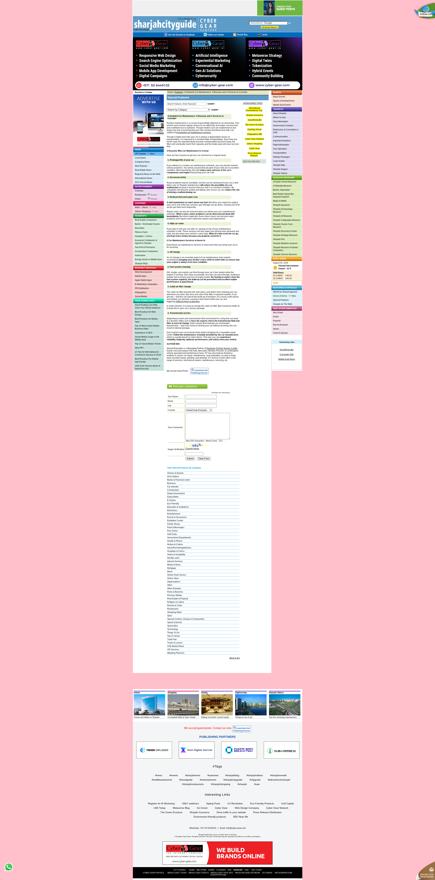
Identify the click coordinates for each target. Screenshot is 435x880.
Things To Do (173, 632)
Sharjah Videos (280, 173)
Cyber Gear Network (254, 139)
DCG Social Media (143, 182)
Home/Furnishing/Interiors (179, 548)
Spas (169, 615)
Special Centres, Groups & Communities (185, 619)
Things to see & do (243, 717)
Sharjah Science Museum (285, 254)
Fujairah (277, 321)
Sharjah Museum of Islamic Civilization (285, 248)
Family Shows (173, 524)
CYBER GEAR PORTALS (153, 873)
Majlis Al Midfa (279, 201)
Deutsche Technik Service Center (222, 348)
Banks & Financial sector (178, 480)
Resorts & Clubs (174, 605)
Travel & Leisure (174, 643)
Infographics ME (254, 134)
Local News (140, 158)
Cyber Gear (254, 148)
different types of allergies (188, 301)
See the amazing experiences (283, 717)
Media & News (174, 565)
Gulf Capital (287, 803)
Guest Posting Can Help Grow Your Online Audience (147, 306)
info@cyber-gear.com (236, 828)
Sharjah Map (279, 165)
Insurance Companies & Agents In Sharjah (146, 241)
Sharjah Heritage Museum (285, 235)
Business (171, 483)
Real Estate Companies (146, 220)
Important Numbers (282, 140)
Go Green (202, 808)
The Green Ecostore (254, 125)
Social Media (141, 296)
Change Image (192, 448)
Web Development (143, 272)
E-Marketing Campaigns (146, 284)
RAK (229, 870)
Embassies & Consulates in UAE (285, 131)
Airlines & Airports (175, 473)
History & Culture (175, 544)
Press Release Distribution (267, 812)
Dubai (276, 316)
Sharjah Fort (278, 239)
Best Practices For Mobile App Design (146, 360)
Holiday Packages (281, 157)
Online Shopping (146, 211)
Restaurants (146, 195)
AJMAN (211, 870)
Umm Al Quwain (280, 333)
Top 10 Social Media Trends (148, 344)
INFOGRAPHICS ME (283, 873)
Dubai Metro (173, 497)
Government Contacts (283, 125)
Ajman (276, 329)
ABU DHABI (201, 870)
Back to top (235, 658)
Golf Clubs (172, 534)
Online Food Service (176, 575)
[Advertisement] (195, 8)
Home (170, 92)
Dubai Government (176, 493)
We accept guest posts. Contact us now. (208, 728)
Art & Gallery (173, 476)
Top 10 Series (173, 636)
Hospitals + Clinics (143, 236)
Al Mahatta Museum (282, 186)
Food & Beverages (175, 527)
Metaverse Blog (181, 808)
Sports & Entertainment (283, 101)
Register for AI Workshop (161, 803)
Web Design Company (247, 808)
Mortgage (171, 568)
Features (179, 92)
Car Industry (172, 486)
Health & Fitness (174, 541)
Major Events (279, 97)
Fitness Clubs (141, 232)
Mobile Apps (140, 276)
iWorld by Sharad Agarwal (285, 292)
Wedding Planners (175, 653)
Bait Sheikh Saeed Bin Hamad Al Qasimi (283, 195)
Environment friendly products (210, 816)
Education (139, 228)
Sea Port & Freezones (145, 247)
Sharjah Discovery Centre (285, 231)
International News (143, 178)
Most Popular (141, 166)
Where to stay (279, 117)
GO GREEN (267, 873)
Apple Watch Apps (143, 280)
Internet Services (175, 561)
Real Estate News (143, 170)
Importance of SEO (143, 333)
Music (170, 571)
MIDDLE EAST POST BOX (222, 873)
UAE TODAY (256, 870)
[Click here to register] (217, 63)
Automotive (140, 255)
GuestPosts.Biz (255, 120)
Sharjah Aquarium (281, 205)
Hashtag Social (254, 129)
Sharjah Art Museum (282, 216)
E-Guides (171, 500)
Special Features (281, 300)
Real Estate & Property (177, 598)
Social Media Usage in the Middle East (147, 338)
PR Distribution (142, 288)
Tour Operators (280, 149)
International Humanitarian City (254, 109)
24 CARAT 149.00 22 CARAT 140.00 (282, 276)
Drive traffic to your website (231, 812)
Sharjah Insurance (254, 115)
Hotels (146, 199)
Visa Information (280, 121)
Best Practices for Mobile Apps (146, 320)
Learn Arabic (279, 161)
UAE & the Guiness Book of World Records (147, 367)
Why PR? (139, 348)
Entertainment (173, 514)
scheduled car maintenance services (194, 132)
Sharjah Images (280, 169)
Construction (173, 490)
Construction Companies (146, 251)
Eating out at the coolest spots (215, 717)
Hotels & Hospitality (176, 554)
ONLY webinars (190, 803)
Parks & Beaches (175, 592)
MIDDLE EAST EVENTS (199, 873)
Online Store (173, 578)
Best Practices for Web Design (145, 313)
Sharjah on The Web (282, 304)
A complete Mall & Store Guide (182, 717)
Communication (280, 136)
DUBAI (192, 870)
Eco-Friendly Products (262, 803)
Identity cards (173, 558)
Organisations (173, 582)
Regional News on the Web (147, 174)
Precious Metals (174, 595)
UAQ (247, 870)
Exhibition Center (175, 520)
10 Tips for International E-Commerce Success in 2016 (148, 353)
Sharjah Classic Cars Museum (283, 225)
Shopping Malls (174, 612)
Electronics (172, 510)
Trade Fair (172, 639)
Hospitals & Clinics (176, 551)
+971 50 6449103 (208, 828)
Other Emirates (174, 588)
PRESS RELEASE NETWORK (247, 873)
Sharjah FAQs (141, 263)
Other (169, 585)
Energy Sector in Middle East (148, 259)
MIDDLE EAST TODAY (177, 873)
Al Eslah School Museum (284, 182)
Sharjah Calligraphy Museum (286, 220)
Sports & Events (174, 622)
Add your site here (251, 161)
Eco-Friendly (173, 503)
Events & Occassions (177, 517)
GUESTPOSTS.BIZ (218, 875)
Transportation (279, 153)
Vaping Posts (213, 803)
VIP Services (173, 649)
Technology (172, 629)
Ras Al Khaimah (280, 325)
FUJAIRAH (221, 870)
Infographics (140, 292)
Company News (142, 162)
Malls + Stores (145, 207)
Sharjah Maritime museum (285, 243)
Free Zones (172, 531)
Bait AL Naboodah (281, 190)
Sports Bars (172, 626)
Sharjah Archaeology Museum (282, 210)
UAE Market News (175, 646)
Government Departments (179, 537)
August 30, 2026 (285, 266)
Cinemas (139, 191)
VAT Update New (144, 154)
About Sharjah (279, 113)
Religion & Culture (175, 602)
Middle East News (286, 359)
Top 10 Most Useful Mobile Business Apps (147, 327)
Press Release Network (254, 154)
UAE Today (160, 808)
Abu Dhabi (278, 312)
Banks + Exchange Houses (147, 224)
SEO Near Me (240, 816)
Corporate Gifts (287, 354)
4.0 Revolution (235, 803)
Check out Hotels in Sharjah (147, 717)
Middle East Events (282, 105)
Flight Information (281, 145)
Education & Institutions (178, 507)
